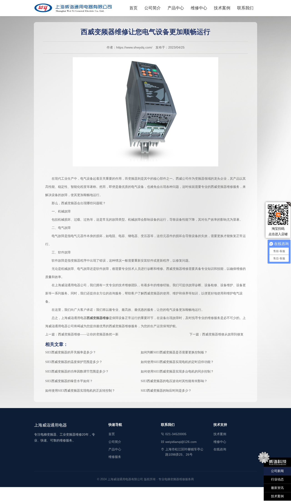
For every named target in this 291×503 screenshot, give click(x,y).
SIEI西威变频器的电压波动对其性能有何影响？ (174, 381)
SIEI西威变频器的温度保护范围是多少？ (73, 362)
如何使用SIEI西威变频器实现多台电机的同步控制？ (177, 371)
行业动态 (277, 479)
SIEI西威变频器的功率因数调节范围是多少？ (77, 371)
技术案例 (222, 8)
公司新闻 (277, 471)
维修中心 (199, 8)
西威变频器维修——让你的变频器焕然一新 (88, 334)
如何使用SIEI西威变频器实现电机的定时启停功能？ (177, 362)
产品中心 (176, 8)
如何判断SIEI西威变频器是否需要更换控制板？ (174, 352)
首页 (133, 8)
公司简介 (152, 8)
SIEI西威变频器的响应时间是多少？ (166, 390)
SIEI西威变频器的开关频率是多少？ (70, 352)
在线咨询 (219, 449)
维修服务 (114, 457)
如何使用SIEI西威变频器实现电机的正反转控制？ (80, 390)
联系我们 (245, 8)
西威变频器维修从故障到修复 (222, 334)
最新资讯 (277, 488)
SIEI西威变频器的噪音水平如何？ (69, 381)
